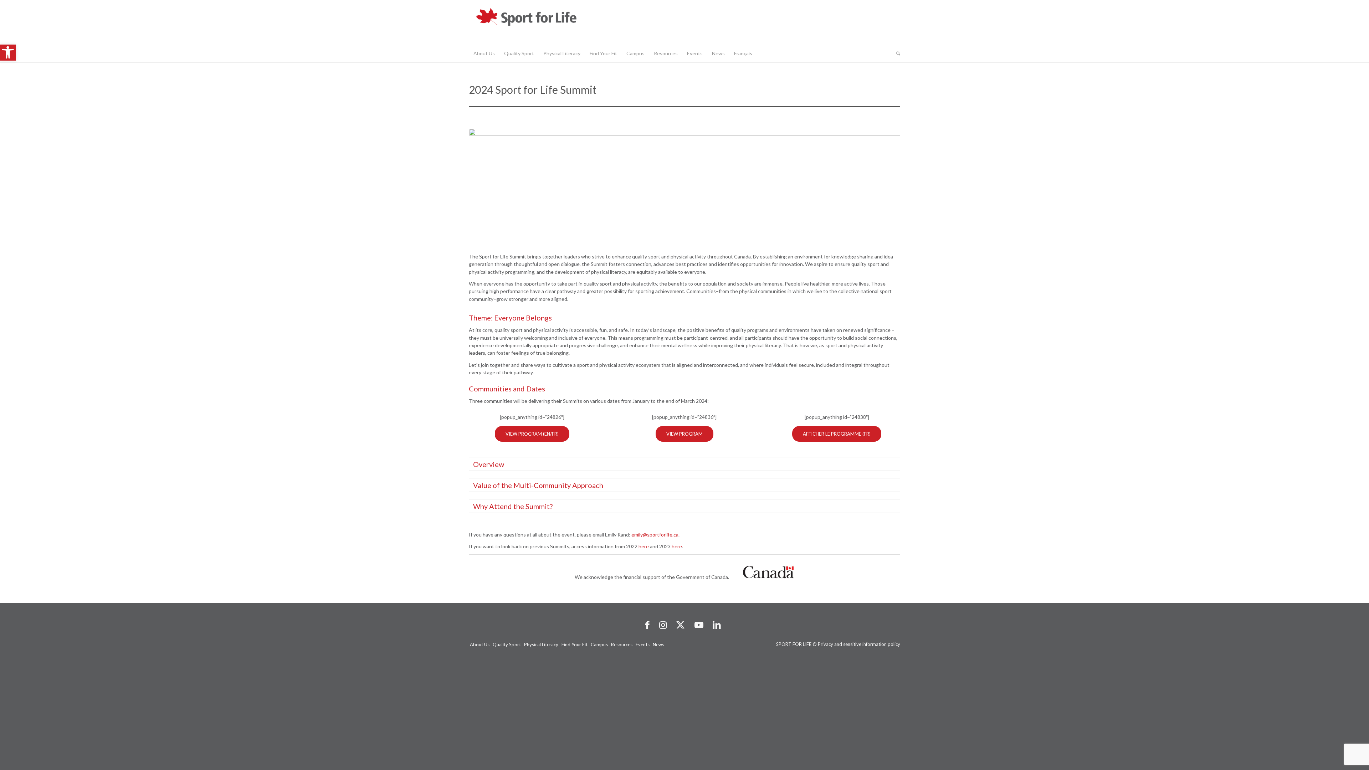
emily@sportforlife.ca (654, 535)
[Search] (896, 53)
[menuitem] (484, 53)
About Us (479, 644)
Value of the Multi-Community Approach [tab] (538, 485)
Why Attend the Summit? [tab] (513, 506)
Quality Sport (507, 644)
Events (643, 644)
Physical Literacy (541, 644)
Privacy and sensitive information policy (859, 644)
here (644, 546)
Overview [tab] (488, 464)
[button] (8, 53)
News (658, 644)
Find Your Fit (575, 644)
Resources (621, 644)
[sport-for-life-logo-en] (540, 22)
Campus (599, 644)
